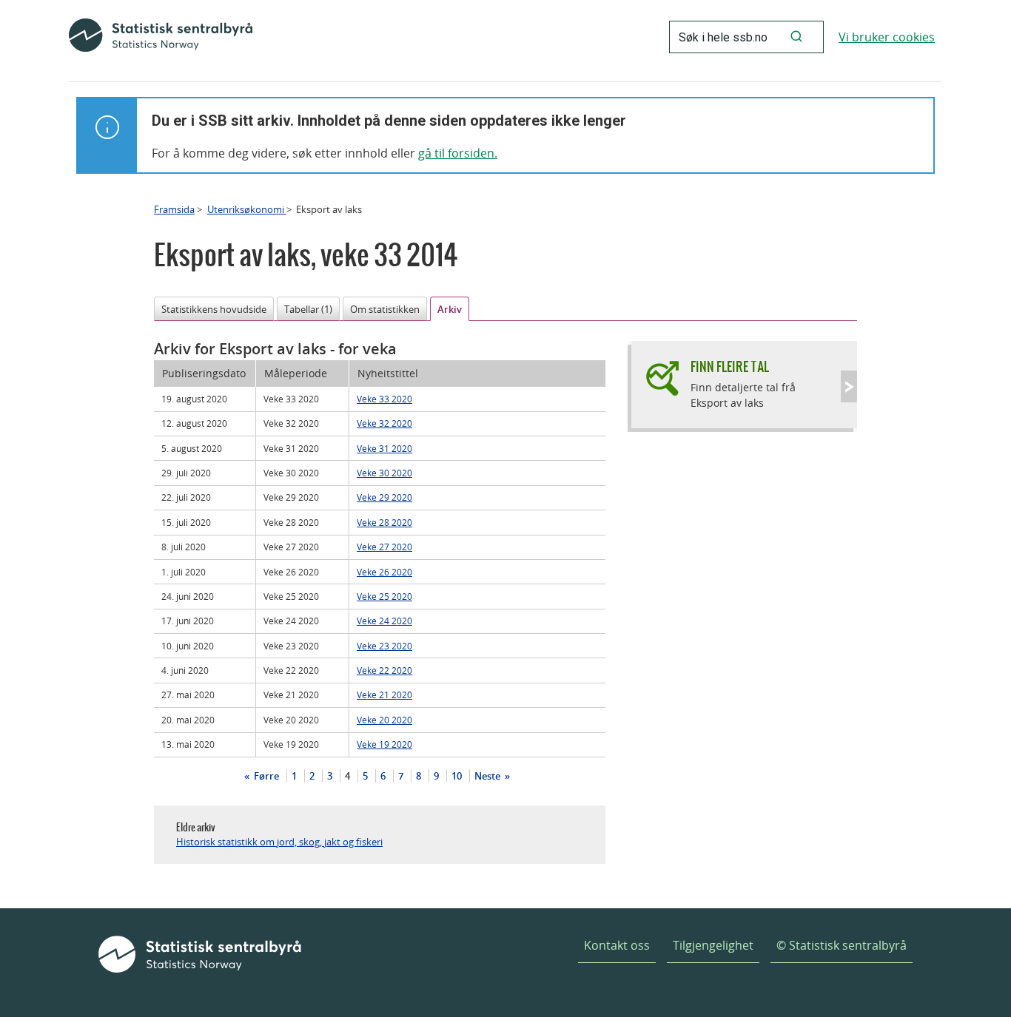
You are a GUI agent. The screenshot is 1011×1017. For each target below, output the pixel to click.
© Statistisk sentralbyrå (841, 945)
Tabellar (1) (308, 309)
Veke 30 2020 (384, 473)
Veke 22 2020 (384, 670)
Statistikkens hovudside (213, 309)
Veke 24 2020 (384, 620)
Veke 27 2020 (384, 547)
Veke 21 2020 (384, 694)
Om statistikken (385, 309)
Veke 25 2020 (384, 596)
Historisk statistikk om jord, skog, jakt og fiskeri (279, 841)
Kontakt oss (617, 945)
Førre (265, 776)
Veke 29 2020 (384, 497)
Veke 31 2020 (384, 448)
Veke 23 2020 (384, 646)
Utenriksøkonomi (246, 209)
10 (456, 776)
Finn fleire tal (730, 366)
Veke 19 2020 (384, 744)
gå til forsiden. (457, 153)
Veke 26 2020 (384, 572)
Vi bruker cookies (887, 37)
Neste (488, 776)
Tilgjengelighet (713, 945)
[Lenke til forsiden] (160, 36)
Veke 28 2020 (384, 522)
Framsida (174, 209)
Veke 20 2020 (384, 720)
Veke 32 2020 (384, 423)
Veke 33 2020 (384, 399)
